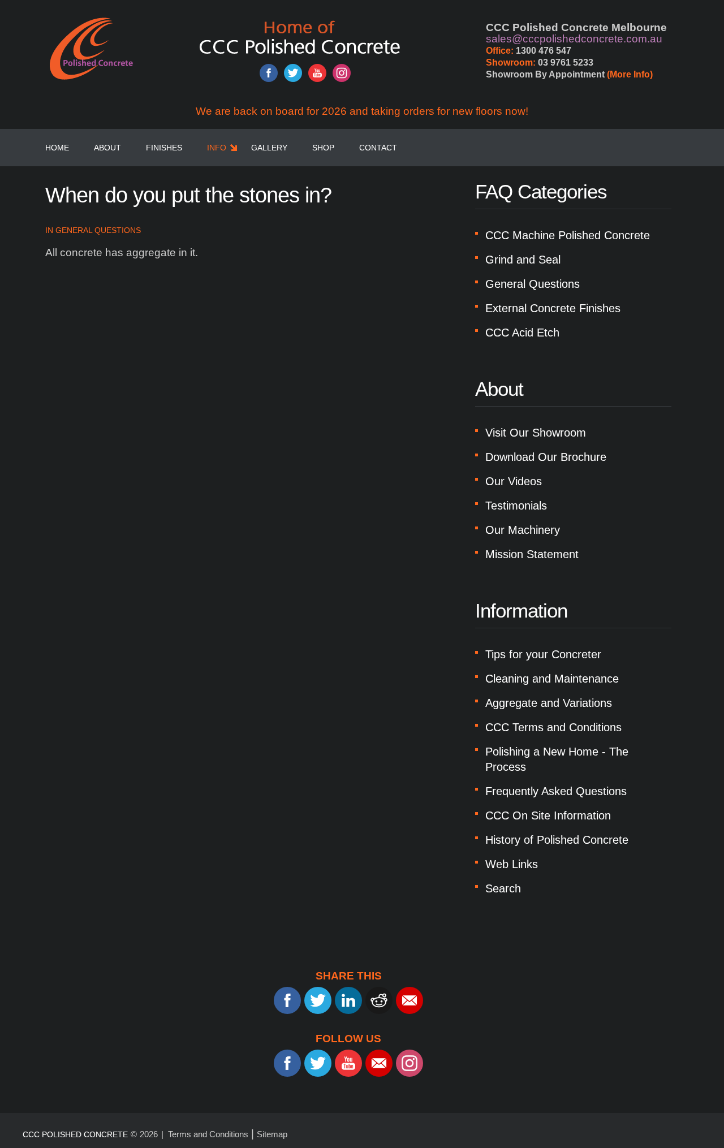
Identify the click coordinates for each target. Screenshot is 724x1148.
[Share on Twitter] (317, 1000)
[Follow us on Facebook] (269, 73)
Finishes (164, 147)
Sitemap (272, 1134)
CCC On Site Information (548, 815)
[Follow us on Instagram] (342, 73)
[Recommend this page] (409, 1000)
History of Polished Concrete (556, 840)
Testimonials (516, 505)
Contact (378, 147)
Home (57, 147)
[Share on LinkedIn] (348, 1000)
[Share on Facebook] (287, 1000)
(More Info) (630, 74)
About (107, 147)
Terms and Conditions (208, 1134)
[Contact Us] (379, 1063)
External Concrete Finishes (552, 308)
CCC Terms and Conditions (553, 727)
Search (503, 888)
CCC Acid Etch (522, 332)
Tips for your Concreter (543, 654)
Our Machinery (522, 530)
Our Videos (513, 481)
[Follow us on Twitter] (293, 73)
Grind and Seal (523, 259)
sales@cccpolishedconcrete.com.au (574, 39)
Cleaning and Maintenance (552, 678)
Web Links (511, 864)
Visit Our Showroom (535, 432)
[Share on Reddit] (379, 1000)
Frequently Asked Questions (556, 791)
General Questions (98, 230)
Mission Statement (532, 554)
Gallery (269, 147)
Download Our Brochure (545, 457)
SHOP (323, 147)
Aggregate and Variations (548, 703)
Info (216, 147)
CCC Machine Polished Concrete (567, 235)
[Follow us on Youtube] (317, 73)
